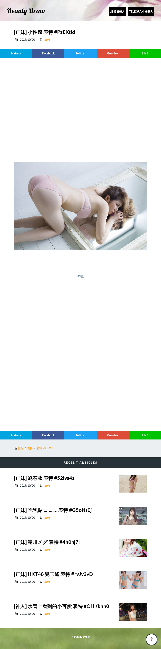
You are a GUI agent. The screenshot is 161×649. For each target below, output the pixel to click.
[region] (80, 96)
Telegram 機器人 (141, 11)
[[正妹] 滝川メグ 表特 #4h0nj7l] (133, 548)
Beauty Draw (26, 10)
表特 (47, 39)
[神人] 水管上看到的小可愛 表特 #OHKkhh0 (61, 606)
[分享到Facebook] (48, 53)
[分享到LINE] (145, 53)
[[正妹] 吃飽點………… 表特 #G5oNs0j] (133, 516)
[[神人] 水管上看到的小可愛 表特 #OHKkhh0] (133, 612)
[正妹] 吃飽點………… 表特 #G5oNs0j (53, 510)
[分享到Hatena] (16, 53)
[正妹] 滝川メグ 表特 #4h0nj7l (47, 542)
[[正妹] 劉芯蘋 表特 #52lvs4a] (133, 484)
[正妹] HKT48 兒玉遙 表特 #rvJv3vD (53, 574)
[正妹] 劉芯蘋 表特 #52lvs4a (44, 478)
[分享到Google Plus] (113, 53)
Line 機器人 (117, 11)
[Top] (151, 639)
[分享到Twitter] (80, 53)
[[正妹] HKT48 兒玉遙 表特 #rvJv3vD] (133, 580)
